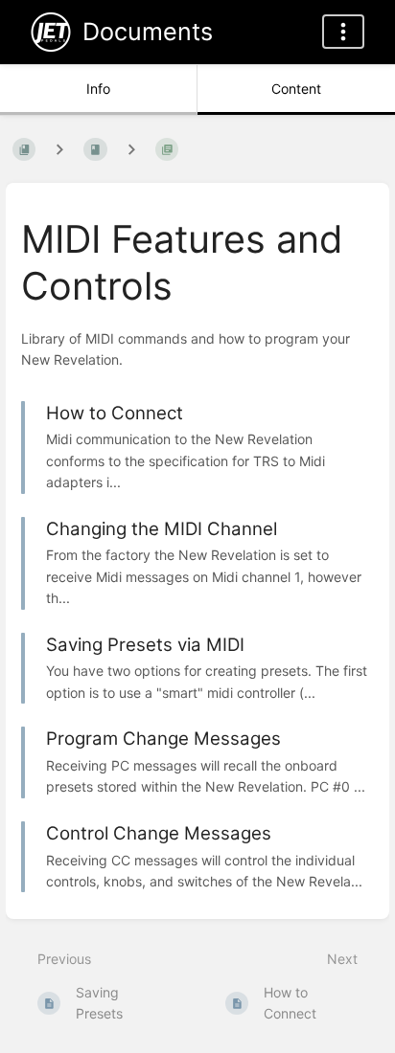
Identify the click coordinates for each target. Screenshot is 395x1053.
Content (296, 88)
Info (98, 88)
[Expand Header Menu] (343, 31)
